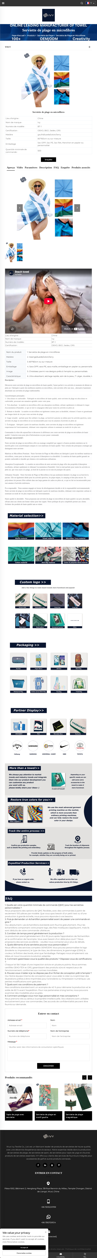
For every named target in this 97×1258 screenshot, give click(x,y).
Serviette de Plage (45, 35)
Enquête (48, 159)
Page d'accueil (18, 35)
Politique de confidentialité (78, 1249)
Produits (31, 35)
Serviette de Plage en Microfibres (70, 35)
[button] (84, 1077)
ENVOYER (48, 1066)
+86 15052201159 (48, 1207)
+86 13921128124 (48, 1222)
